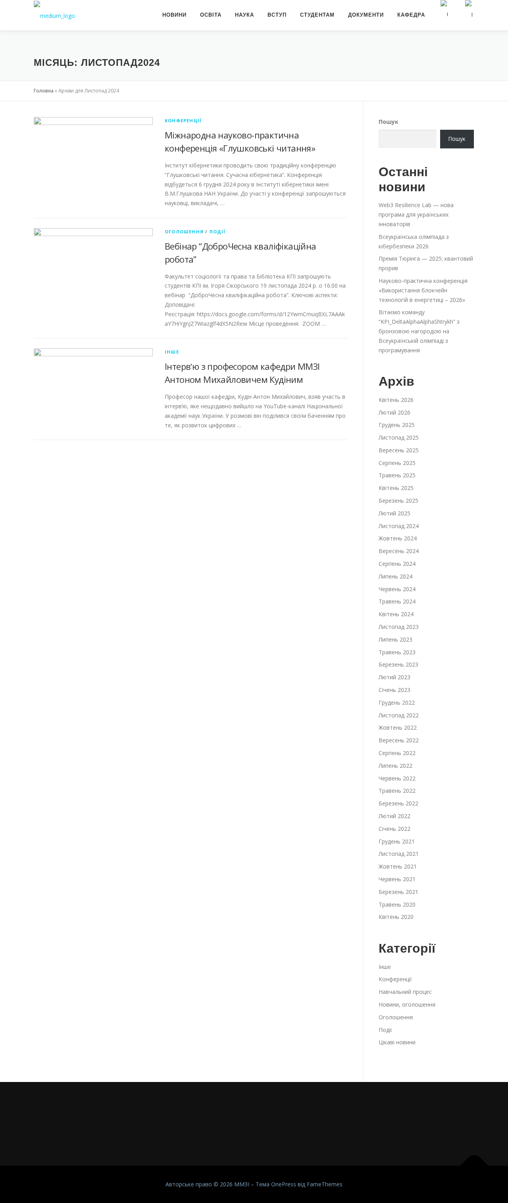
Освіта (210, 15)
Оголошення (184, 231)
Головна (44, 90)
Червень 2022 (397, 778)
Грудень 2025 (397, 425)
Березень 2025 (398, 500)
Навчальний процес (405, 991)
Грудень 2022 (397, 702)
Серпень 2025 (397, 463)
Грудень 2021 (397, 841)
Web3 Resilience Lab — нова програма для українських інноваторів (416, 214)
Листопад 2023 (399, 626)
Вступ (277, 15)
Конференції (183, 120)
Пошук (388, 121)
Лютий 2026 (394, 412)
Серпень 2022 (397, 753)
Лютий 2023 (394, 677)
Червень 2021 (397, 879)
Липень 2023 (395, 639)
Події (218, 231)
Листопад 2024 (399, 526)
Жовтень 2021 (398, 866)
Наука (244, 15)
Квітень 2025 (396, 488)
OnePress (283, 1184)
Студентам (317, 15)
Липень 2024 (395, 576)
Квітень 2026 (396, 400)
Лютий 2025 (394, 513)
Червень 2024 (397, 589)
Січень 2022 (394, 828)
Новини (174, 15)
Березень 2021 (398, 892)
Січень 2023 (394, 690)
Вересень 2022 (399, 740)
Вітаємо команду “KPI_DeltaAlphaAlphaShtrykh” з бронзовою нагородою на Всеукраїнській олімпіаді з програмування (419, 331)
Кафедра (411, 15)
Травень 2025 (397, 475)
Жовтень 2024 (398, 538)
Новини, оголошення (407, 1004)
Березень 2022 (398, 803)
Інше (172, 352)
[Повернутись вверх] (474, 1166)
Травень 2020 (397, 904)
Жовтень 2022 (398, 727)
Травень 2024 (397, 601)
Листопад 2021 (399, 853)
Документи (366, 15)
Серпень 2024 (397, 563)
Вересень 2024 (399, 551)
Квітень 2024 (396, 614)
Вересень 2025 (399, 450)
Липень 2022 (395, 765)
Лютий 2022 (394, 816)
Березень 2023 (398, 664)
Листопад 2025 (399, 437)
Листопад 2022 (399, 715)
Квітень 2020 (396, 917)
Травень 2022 (397, 790)
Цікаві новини (397, 1042)
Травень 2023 (397, 652)
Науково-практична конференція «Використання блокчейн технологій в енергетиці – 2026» (423, 290)
